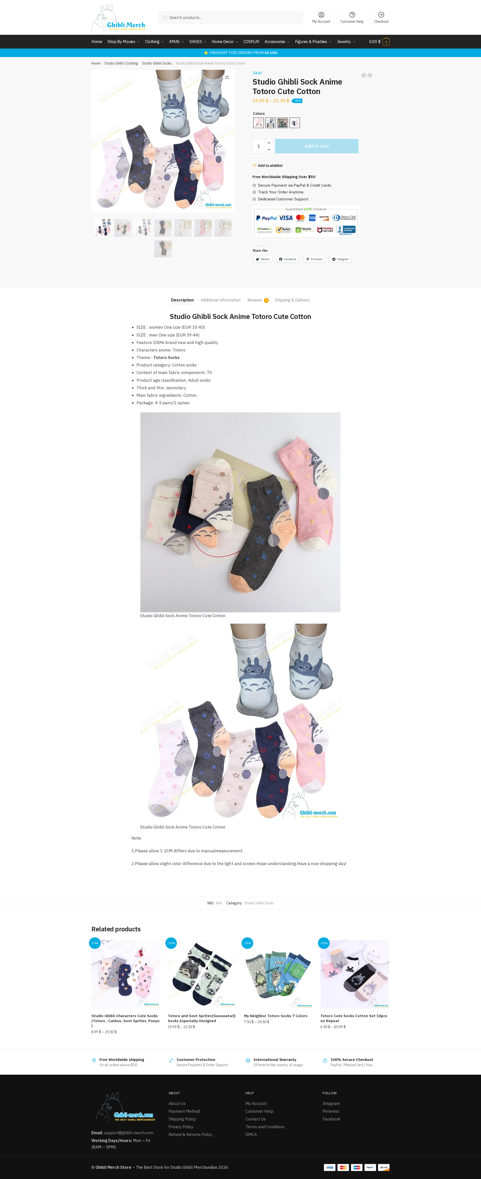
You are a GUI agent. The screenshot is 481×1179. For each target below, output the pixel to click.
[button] (227, 77)
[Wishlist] (153, 947)
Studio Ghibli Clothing (121, 63)
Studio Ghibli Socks (157, 63)
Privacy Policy (181, 1126)
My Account (321, 21)
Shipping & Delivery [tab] (292, 299)
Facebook (331, 1118)
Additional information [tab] (221, 299)
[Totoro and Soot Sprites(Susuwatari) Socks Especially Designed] (202, 974)
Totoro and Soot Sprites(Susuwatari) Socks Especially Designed (201, 1018)
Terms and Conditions (265, 1126)
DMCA (251, 1134)
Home (95, 63)
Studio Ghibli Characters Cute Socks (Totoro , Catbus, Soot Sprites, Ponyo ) (125, 1020)
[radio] (271, 123)
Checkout (381, 21)
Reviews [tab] (255, 299)
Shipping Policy (182, 1118)
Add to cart (317, 146)
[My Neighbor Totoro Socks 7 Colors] (278, 974)
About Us (177, 1103)
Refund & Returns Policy (190, 1134)
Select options (126, 1043)
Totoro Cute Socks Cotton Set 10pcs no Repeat (353, 1018)
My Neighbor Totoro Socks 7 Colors (275, 1015)
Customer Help (352, 21)
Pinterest (331, 1111)
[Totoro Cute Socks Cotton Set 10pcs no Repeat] (354, 974)
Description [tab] (182, 299)
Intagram (331, 1103)
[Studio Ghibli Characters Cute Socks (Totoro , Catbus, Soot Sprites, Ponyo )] (125, 974)
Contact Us (256, 1118)
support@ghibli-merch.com (128, 1132)
